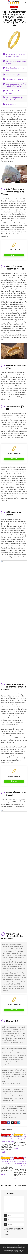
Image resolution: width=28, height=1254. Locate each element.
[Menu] (2, 2)
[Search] (25, 2)
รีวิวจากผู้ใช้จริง (11, 104)
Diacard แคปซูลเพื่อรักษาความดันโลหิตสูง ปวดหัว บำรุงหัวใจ (20, 1144)
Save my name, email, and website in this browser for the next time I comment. (13, 1230)
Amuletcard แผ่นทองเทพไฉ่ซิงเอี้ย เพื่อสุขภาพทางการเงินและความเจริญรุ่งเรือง (7, 1147)
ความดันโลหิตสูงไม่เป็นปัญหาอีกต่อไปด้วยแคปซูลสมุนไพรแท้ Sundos (7, 1169)
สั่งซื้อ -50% (14, 255)
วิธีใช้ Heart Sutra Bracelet (14, 79)
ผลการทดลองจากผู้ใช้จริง (14, 75)
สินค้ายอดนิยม (13, 9)
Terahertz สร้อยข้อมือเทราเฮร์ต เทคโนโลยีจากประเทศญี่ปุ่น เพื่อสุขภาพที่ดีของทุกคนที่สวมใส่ (20, 1172)
